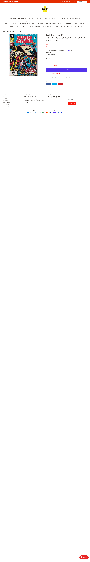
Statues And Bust (50, 21)
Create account (66, 1)
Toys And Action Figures (69, 15)
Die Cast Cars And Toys (53, 23)
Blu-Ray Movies (80, 23)
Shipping (48, 46)
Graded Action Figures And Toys (47, 18)
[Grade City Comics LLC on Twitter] (46, 97)
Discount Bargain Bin (50, 26)
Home (4, 31)
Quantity (48, 58)
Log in (59, 1)
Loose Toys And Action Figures (71, 18)
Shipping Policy (6, 104)
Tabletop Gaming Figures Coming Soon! (32, 96)
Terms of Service (6, 102)
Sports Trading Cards (27, 23)
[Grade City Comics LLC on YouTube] (59, 97)
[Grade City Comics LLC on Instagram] (54, 97)
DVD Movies (10, 26)
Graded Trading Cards (33, 21)
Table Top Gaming (11, 23)
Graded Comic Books (51, 15)
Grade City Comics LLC (44, 110)
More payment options (56, 73)
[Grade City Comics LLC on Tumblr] (56, 97)
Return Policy (79, 26)
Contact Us (5, 98)
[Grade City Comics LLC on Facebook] (49, 97)
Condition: (48, 52)
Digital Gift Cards (66, 26)
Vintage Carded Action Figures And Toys (20, 18)
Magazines (38, 15)
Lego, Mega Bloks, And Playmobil (69, 21)
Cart (74, 1)
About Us (5, 96)
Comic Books (26, 15)
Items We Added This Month (31, 26)
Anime (18, 26)
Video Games (15, 15)
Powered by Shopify (54, 110)
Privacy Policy (6, 106)
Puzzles (40, 23)
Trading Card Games (16, 21)
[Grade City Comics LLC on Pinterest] (51, 97)
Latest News (27, 94)
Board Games (68, 23)
